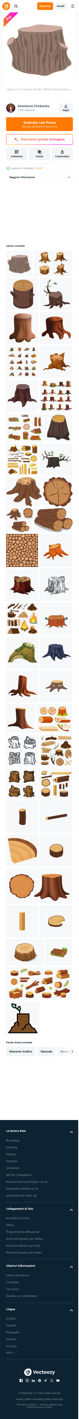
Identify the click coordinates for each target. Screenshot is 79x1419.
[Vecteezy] (6, 6)
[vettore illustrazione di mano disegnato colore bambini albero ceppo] (22, 949)
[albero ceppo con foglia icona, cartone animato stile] (22, 355)
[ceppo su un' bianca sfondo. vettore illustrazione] (19, 263)
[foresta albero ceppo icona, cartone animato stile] (22, 525)
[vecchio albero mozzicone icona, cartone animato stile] (22, 389)
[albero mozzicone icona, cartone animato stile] (22, 1050)
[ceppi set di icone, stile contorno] (22, 1148)
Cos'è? (38, 168)
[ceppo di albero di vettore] (22, 1084)
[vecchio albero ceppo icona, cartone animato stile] (22, 423)
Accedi (60, 6)
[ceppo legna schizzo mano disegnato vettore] (22, 847)
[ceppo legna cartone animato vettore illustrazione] (22, 812)
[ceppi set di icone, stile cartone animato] (22, 457)
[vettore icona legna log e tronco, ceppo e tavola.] (22, 1248)
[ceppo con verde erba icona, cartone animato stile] (22, 982)
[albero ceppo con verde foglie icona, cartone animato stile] (22, 656)
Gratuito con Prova (39, 124)
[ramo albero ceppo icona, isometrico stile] (22, 321)
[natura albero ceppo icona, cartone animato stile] (54, 1082)
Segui (66, 110)
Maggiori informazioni (22, 177)
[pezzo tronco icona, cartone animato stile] (22, 1316)
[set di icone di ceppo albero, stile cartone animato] (22, 559)
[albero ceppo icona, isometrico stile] (20, 620)
